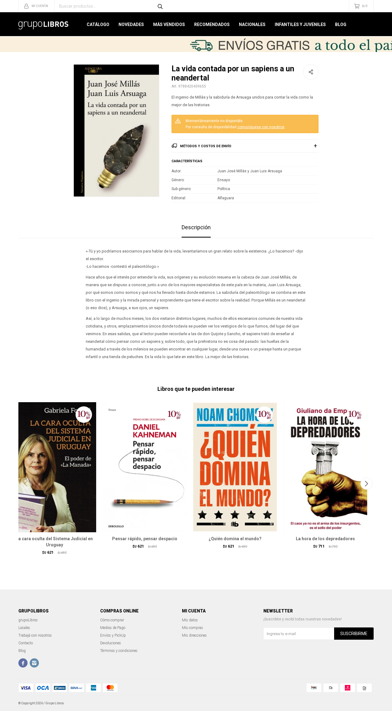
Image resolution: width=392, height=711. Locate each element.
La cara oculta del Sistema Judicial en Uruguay (54, 541)
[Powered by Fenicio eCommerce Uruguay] (364, 703)
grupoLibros (28, 620)
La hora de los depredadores (325, 538)
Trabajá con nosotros (35, 635)
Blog (340, 24)
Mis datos (190, 620)
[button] (366, 483)
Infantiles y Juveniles (300, 24)
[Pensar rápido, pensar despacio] (145, 467)
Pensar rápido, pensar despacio (144, 538)
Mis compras (192, 628)
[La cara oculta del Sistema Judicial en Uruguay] (54, 467)
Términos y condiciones (119, 651)
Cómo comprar (112, 620)
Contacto (25, 643)
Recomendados (212, 24)
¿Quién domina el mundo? (235, 538)
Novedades (131, 24)
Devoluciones (110, 643)
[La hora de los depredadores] (325, 467)
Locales (24, 628)
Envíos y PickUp (113, 635)
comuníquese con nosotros (261, 127)
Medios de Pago (112, 628)
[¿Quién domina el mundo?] (235, 467)
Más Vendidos (169, 24)
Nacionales (252, 24)
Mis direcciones (194, 635)
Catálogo (98, 24)
